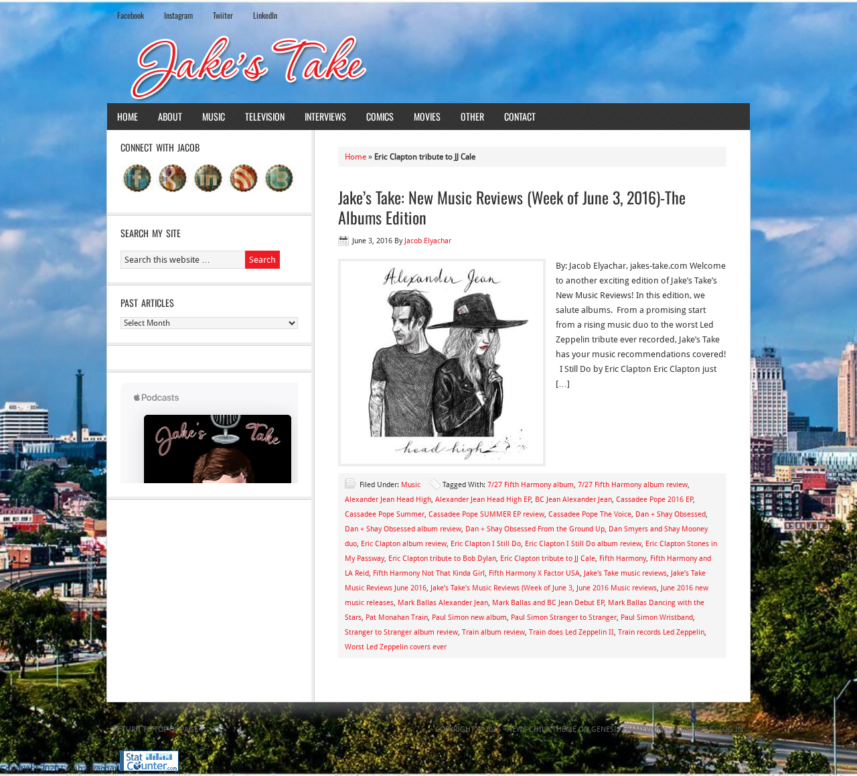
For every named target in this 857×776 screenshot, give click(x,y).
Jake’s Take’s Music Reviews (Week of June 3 (501, 588)
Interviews (325, 116)
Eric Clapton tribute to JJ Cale (547, 558)
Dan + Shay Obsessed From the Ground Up (535, 529)
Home (127, 116)
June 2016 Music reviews (616, 588)
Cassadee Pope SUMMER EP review (486, 514)
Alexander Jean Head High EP (483, 499)
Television (265, 116)
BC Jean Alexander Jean (573, 499)
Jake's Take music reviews (625, 573)
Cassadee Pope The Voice (589, 514)
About (170, 116)
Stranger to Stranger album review (401, 632)
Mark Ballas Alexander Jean (443, 602)
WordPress (692, 729)
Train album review (493, 632)
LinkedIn (265, 15)
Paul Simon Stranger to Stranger (564, 617)
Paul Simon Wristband (657, 617)
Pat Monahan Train (397, 617)
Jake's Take (428, 66)
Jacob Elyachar (427, 241)
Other (472, 116)
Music (213, 116)
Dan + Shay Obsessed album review (403, 529)
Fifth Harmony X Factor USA (534, 573)
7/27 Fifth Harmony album (530, 484)
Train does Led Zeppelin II (571, 632)
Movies (427, 116)
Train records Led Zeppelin (661, 632)
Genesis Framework (628, 729)
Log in (731, 729)
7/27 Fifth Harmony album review (633, 484)
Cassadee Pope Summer (384, 514)
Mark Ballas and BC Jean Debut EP (548, 602)
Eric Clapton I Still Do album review (583, 543)
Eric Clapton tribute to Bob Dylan (442, 558)
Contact (520, 116)
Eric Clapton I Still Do (486, 543)
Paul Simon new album (469, 617)
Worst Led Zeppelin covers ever (396, 647)
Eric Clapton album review (404, 543)
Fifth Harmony (622, 558)
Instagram (178, 15)
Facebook (130, 15)
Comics (380, 116)
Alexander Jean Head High (388, 499)
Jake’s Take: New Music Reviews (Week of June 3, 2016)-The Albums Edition (512, 207)
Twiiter (223, 15)
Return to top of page (156, 729)
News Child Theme (541, 729)
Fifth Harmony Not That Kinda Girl (429, 573)
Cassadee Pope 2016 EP (654, 499)
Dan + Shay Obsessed (670, 514)
